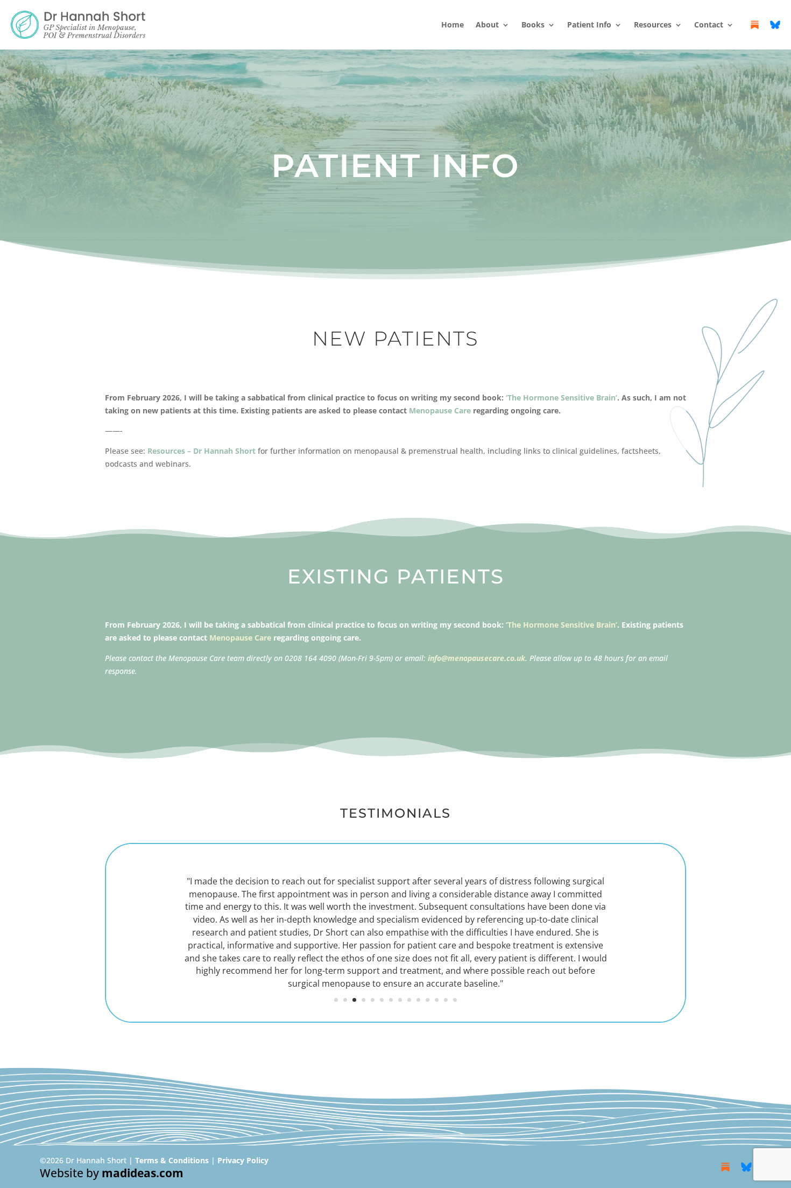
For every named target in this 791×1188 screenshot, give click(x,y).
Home (452, 25)
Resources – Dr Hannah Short (201, 451)
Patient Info (589, 25)
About (487, 25)
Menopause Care (440, 410)
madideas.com (142, 1172)
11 (427, 1000)
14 (455, 1000)
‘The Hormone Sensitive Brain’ (561, 397)
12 (437, 1000)
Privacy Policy (243, 1160)
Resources (653, 25)
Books (533, 25)
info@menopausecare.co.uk (476, 658)
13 (446, 1000)
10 (418, 1000)
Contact (708, 25)
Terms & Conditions (172, 1160)
